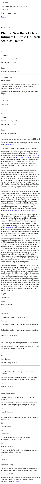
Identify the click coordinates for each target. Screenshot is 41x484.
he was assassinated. (7, 227)
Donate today (9, 144)
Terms (17, 88)
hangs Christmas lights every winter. (22, 210)
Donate (3, 17)
